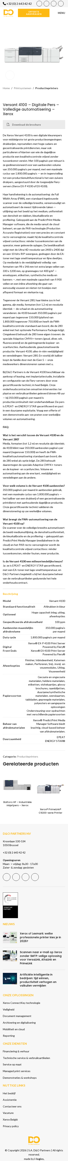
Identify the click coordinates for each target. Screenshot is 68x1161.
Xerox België (10, 1119)
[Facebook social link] (39, 3)
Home (6, 88)
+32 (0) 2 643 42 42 (14, 852)
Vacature (8, 1112)
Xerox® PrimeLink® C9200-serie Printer (50, 811)
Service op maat (12, 1064)
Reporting (9, 1035)
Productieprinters (46, 88)
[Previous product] (5, 96)
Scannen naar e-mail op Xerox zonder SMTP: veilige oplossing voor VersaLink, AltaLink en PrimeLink (41, 957)
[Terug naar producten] (9, 96)
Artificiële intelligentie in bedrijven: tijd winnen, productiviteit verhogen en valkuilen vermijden (38, 980)
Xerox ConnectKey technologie (21, 1002)
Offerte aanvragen (34, 12)
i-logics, (39, 1158)
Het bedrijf (9, 1093)
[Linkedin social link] (53, 3)
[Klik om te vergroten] (10, 75)
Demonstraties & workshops (20, 1077)
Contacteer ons (12, 1106)
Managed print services (16, 1071)
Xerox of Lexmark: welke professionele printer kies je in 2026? (40, 937)
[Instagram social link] (61, 3)
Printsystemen (22, 88)
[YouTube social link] (46, 3)
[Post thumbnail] (10, 938)
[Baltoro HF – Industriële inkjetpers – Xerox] (17, 785)
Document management (17, 1016)
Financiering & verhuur (16, 1051)
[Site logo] (8, 12)
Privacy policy (11, 1126)
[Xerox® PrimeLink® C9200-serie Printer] (50, 788)
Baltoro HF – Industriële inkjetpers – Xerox (17, 803)
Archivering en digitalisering (19, 1022)
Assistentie (10, 1099)
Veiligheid (8, 1009)
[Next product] (14, 96)
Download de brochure (26, 124)
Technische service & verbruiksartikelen (26, 1058)
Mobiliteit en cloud (14, 1029)
